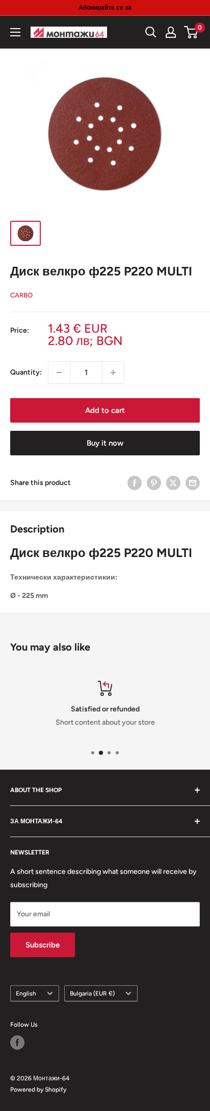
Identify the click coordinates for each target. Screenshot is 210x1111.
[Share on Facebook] (134, 483)
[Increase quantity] (113, 372)
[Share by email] (193, 483)
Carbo (21, 295)
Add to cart (105, 410)
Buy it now (105, 443)
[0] (191, 32)
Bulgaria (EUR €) (92, 993)
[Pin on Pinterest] (154, 483)
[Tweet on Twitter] (173, 483)
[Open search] (150, 32)
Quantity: (26, 372)
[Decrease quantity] (59, 372)
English (26, 993)
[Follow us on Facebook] (17, 1042)
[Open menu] (15, 32)
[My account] (171, 32)
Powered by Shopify (38, 1089)
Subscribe (42, 945)
